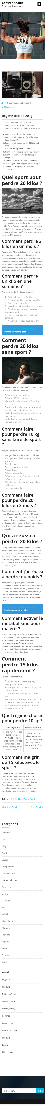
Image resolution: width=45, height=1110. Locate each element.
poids (26, 799)
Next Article (36, 807)
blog (4, 846)
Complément (8, 866)
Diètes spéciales (9, 880)
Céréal (5, 860)
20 (12, 799)
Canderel (6, 853)
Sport (4, 962)
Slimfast (5, 955)
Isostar (5, 907)
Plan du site (7, 1052)
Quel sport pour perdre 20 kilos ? (19, 122)
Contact (6, 1045)
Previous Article (10, 807)
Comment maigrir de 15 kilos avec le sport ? (21, 168)
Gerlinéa (6, 900)
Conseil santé (8, 873)
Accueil (5, 972)
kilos (20, 799)
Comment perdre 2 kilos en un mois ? (20, 125)
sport (32, 799)
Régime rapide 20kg (22, 37)
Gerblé (5, 894)
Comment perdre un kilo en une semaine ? (22, 129)
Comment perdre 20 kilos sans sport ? (21, 134)
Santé (4, 948)
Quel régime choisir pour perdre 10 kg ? (23, 164)
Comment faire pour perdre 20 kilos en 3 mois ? (22, 144)
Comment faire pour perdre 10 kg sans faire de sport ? (21, 138)
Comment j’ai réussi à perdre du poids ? (21, 152)
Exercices (6, 887)
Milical (5, 914)
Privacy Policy (8, 1008)
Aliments (6, 832)
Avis (4, 839)
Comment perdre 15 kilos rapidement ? (22, 160)
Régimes (6, 941)
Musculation (8, 921)
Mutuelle (6, 928)
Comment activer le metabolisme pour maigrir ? (21, 156)
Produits (6, 934)
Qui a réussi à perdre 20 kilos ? (18, 149)
